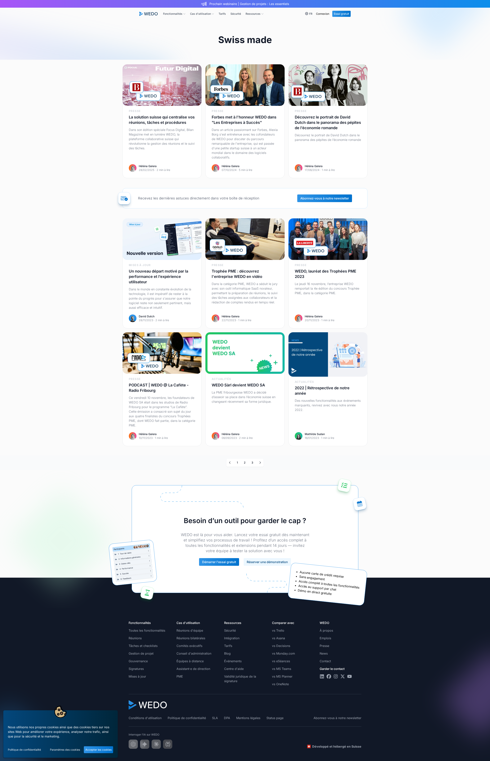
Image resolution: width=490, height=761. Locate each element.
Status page (274, 718)
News (324, 653)
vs (278, 630)
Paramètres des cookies (65, 749)
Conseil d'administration (193, 653)
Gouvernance (138, 661)
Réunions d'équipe (189, 630)
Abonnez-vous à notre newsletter (324, 198)
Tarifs (222, 13)
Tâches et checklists (143, 646)
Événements (233, 661)
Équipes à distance (190, 661)
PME (179, 676)
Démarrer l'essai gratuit (219, 562)
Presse (324, 646)
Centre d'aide (234, 669)
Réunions (135, 638)
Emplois (325, 638)
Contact (325, 661)
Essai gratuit (341, 13)
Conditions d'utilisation (145, 718)
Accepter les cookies (98, 749)
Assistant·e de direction (193, 669)
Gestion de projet (141, 653)
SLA (215, 718)
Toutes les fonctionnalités (147, 630)
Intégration (231, 638)
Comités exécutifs (189, 646)
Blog (227, 653)
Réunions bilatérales (190, 638)
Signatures (136, 669)
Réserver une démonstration (267, 562)
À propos (326, 630)
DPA (227, 718)
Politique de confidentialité (24, 749)
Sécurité (235, 13)
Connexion (322, 13)
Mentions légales (248, 718)
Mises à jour (137, 676)
